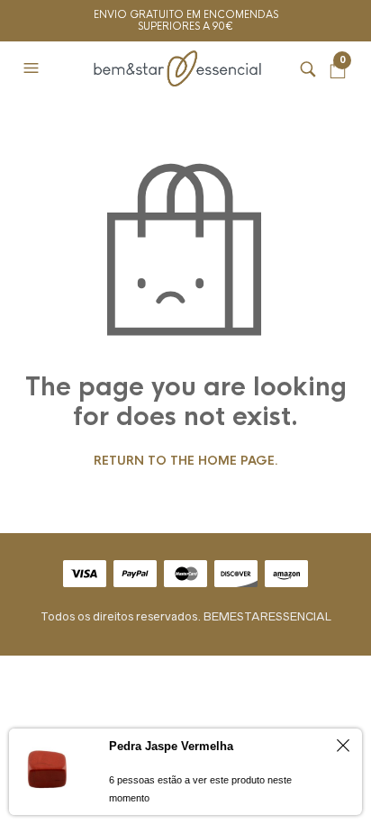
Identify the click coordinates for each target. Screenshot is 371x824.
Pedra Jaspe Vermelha (171, 746)
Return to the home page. (186, 461)
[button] (33, 68)
